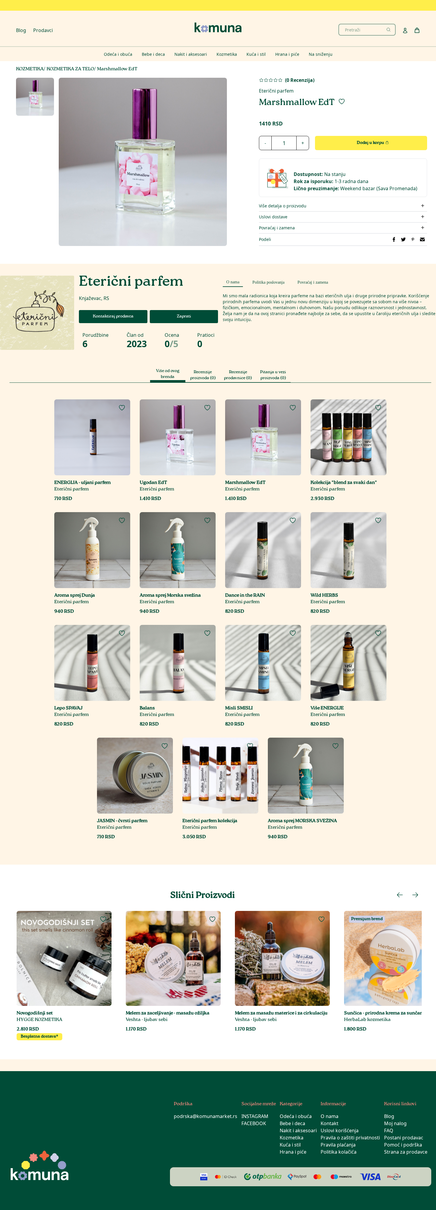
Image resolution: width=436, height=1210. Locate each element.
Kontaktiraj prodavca (113, 317)
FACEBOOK (253, 1123)
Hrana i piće (293, 1152)
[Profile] (405, 30)
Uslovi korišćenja (340, 1130)
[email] (422, 239)
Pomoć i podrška (403, 1144)
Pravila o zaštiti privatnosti (350, 1137)
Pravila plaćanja (338, 1144)
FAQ (388, 1130)
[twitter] (403, 239)
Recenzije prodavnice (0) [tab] (238, 375)
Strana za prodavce (405, 1152)
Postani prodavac (403, 1137)
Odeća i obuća (296, 1116)
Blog (21, 30)
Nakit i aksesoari (298, 1130)
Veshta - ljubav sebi (147, 1020)
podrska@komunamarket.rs (205, 1116)
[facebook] (394, 239)
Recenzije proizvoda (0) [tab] (203, 375)
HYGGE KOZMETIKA (39, 1020)
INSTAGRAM (254, 1116)
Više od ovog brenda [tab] (167, 374)
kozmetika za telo (70, 69)
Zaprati (184, 317)
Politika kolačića (339, 1152)
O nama (329, 1116)
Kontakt (329, 1123)
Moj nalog (395, 1123)
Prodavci (43, 30)
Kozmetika (291, 1137)
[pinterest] (412, 239)
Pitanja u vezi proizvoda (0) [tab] (273, 375)
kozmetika (30, 69)
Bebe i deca (292, 1123)
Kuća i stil (290, 1144)
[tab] (233, 281)
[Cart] (417, 30)
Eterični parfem (276, 91)
